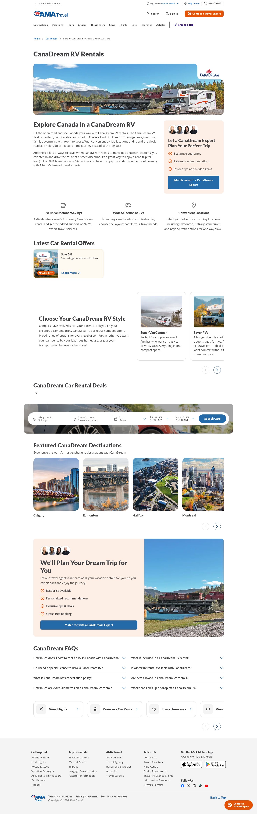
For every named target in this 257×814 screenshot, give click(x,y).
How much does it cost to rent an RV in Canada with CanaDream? (76, 658)
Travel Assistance (154, 762)
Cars (134, 24)
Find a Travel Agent (155, 771)
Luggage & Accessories (83, 771)
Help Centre (151, 766)
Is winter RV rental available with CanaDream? (161, 668)
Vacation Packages (42, 771)
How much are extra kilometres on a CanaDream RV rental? (72, 688)
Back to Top (218, 797)
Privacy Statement (87, 796)
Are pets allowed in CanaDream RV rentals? (159, 678)
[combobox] (52, 419)
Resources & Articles (118, 766)
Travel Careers (115, 775)
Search (152, 14)
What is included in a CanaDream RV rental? (160, 658)
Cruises (82, 24)
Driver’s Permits (153, 784)
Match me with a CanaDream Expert (193, 182)
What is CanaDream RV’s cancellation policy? (62, 678)
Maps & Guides (78, 762)
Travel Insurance (79, 757)
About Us (111, 771)
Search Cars (212, 418)
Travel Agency (114, 762)
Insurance (146, 24)
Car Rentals (52, 38)
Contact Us (150, 757)
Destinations (40, 24)
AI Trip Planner (40, 757)
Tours (70, 24)
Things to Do (98, 24)
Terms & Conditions (60, 796)
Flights (123, 24)
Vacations (57, 24)
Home (37, 38)
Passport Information (82, 775)
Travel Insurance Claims (158, 775)
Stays (112, 24)
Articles (160, 24)
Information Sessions (157, 780)
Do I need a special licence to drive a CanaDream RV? (68, 668)
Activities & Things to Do (46, 775)
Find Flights (38, 762)
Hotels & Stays (40, 766)
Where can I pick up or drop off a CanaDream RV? (163, 688)
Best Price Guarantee (114, 796)
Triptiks (73, 766)
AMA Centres (114, 757)
